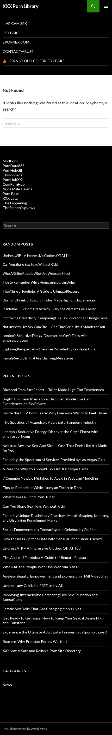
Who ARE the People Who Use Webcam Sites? (36, 273)
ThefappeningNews (19, 207)
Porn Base (11, 193)
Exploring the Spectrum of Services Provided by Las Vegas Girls (49, 349)
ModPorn (10, 161)
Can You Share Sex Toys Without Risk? (31, 264)
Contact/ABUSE (18, 51)
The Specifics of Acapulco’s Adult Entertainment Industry (50, 422)
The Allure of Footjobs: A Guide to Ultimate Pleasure (41, 291)
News (7, 684)
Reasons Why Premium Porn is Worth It (35, 641)
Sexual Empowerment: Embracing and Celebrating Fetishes (50, 529)
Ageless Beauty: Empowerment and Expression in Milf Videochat (55, 576)
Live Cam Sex (15, 23)
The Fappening (15, 203)
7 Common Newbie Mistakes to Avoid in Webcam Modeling (50, 478)
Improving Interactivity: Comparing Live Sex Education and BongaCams (55, 318)
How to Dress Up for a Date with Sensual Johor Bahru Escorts (53, 539)
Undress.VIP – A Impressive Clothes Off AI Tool (37, 256)
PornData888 (13, 165)
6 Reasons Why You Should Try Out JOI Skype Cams (45, 469)
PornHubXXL (13, 179)
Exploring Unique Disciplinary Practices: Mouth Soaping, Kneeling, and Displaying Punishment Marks (56, 517)
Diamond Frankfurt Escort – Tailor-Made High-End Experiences (49, 300)
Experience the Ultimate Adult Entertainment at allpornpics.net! (55, 632)
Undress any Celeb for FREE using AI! (33, 585)
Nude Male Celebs (17, 189)
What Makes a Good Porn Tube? (29, 497)
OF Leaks (11, 33)
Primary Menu (105, 6)
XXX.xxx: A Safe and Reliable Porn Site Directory (42, 650)
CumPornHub (14, 184)
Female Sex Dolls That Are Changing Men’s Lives (38, 358)
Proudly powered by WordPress (25, 729)
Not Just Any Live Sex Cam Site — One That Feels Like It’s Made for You (54, 327)
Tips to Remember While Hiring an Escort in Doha (39, 282)
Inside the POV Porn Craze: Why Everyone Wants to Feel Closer (49, 309)
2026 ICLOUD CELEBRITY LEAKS (37, 61)
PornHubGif (12, 170)
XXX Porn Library (21, 6)
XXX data (10, 198)
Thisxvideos (12, 175)
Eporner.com (16, 42)
